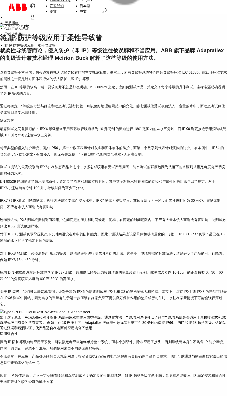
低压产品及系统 (16, 28)
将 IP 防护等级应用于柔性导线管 (30, 45)
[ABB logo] (18, 7)
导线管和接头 (15, 34)
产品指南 (11, 23)
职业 (53, 11)
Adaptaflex (12, 40)
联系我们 (57, 6)
